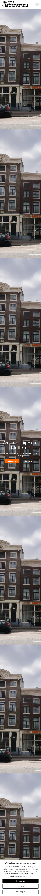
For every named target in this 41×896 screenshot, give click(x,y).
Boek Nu (13, 461)
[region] (20, 878)
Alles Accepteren (20, 881)
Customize (20, 886)
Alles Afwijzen (20, 892)
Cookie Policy (27, 876)
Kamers (30, 461)
